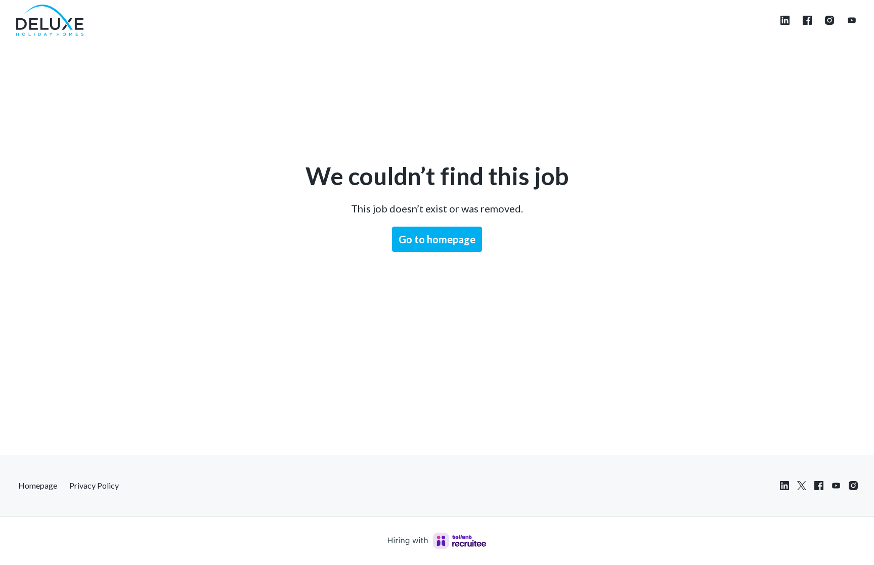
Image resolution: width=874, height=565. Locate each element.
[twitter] (801, 485)
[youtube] (852, 20)
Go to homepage (437, 239)
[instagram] (829, 20)
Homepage (37, 485)
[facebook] (807, 20)
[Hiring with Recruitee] (437, 541)
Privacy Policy (94, 485)
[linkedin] (785, 20)
